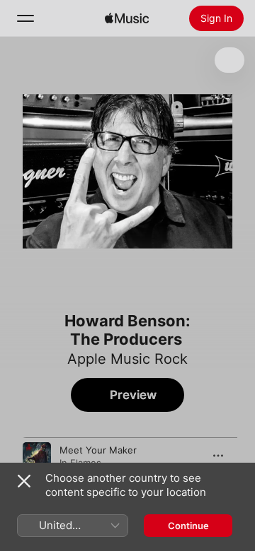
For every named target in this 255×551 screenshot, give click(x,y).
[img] (127, 18)
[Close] (24, 481)
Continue (188, 525)
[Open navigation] (25, 18)
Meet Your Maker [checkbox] (98, 450)
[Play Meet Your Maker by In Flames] (37, 456)
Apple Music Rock (127, 358)
